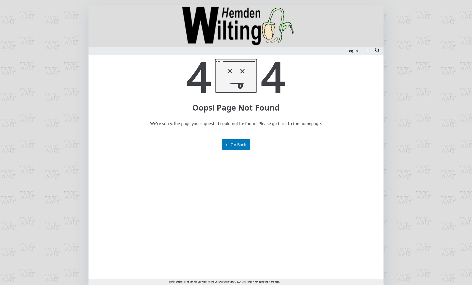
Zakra (261, 281)
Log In (352, 50)
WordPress (274, 281)
